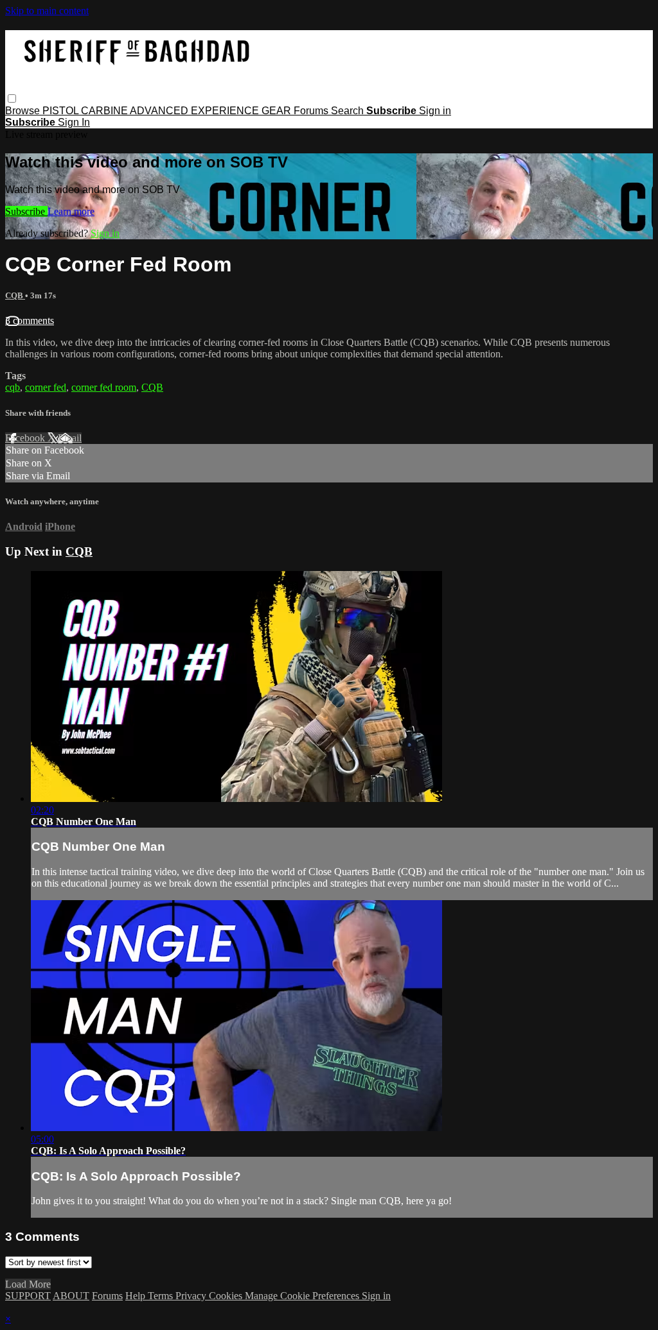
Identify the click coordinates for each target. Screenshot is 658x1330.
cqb (12, 387)
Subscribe (26, 211)
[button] (12, 98)
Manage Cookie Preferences (303, 1295)
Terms (161, 1295)
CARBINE (105, 110)
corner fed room (103, 387)
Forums (312, 110)
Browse (23, 110)
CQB (15, 295)
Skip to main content (47, 10)
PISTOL (61, 110)
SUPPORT (28, 1295)
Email (70, 437)
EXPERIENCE (226, 110)
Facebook (26, 437)
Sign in (435, 110)
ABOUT (71, 1295)
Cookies (227, 1295)
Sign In (74, 122)
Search (348, 110)
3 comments (29, 320)
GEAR (278, 110)
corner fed (45, 387)
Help (136, 1295)
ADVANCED (160, 110)
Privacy (192, 1295)
